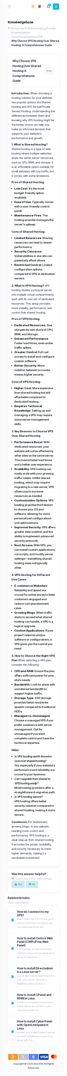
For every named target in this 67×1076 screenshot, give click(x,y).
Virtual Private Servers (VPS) (27, 36)
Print (49, 70)
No (33, 884)
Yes (20, 884)
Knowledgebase (20, 32)
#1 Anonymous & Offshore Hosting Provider (32, 28)
